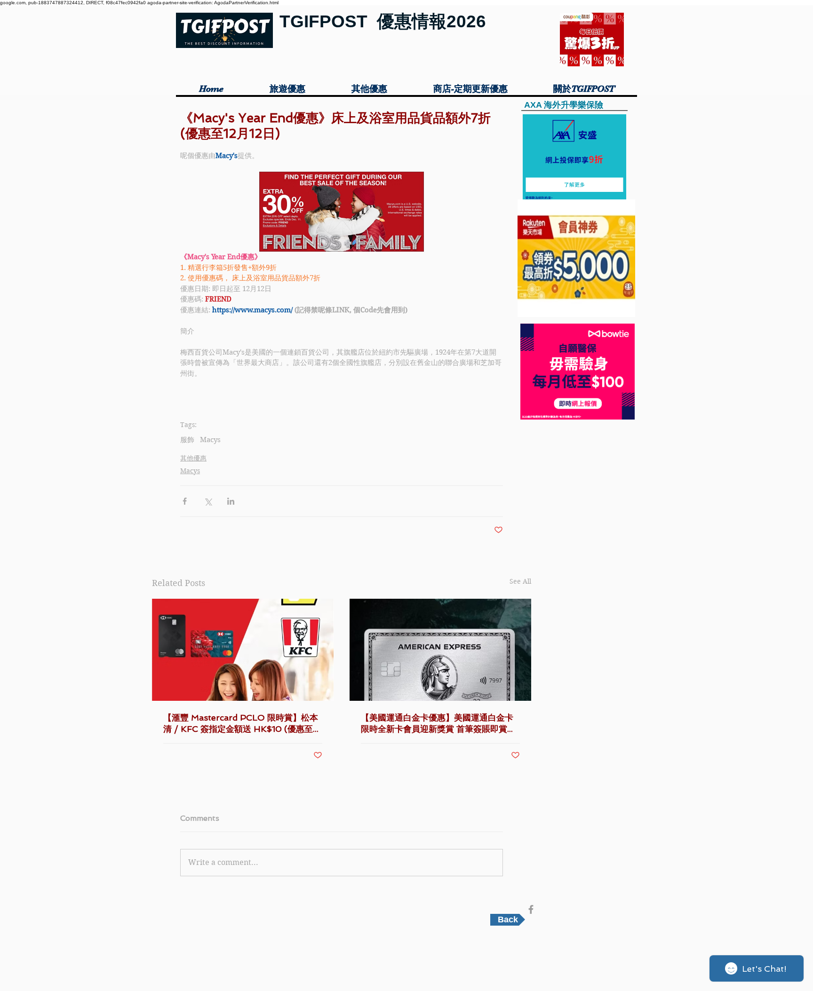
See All (520, 581)
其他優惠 (193, 458)
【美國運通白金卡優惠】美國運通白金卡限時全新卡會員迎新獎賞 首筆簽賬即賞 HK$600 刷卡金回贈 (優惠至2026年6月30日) (440, 724)
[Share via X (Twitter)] (207, 501)
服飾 (187, 440)
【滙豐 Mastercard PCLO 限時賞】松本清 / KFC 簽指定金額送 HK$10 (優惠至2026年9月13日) (240, 724)
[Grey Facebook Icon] (531, 909)
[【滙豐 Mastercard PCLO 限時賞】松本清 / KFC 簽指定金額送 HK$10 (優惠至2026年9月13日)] (243, 650)
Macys (210, 440)
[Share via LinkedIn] (230, 501)
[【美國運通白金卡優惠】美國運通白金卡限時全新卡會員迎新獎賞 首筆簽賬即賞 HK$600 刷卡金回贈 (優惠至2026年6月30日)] (440, 650)
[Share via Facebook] (184, 501)
